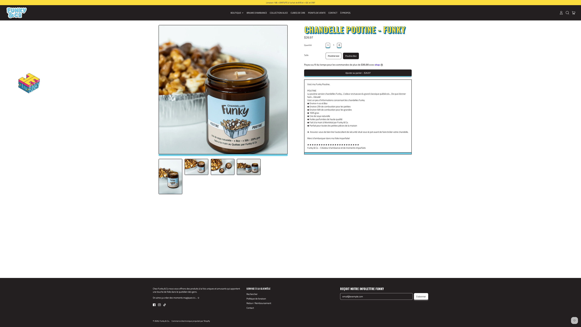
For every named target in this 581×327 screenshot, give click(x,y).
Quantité (308, 45)
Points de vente (317, 13)
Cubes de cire (298, 13)
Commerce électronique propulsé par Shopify (191, 320)
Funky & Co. (164, 320)
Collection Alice (279, 13)
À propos (345, 13)
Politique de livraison (256, 298)
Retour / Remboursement (258, 303)
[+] (339, 45)
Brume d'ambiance (257, 13)
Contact (332, 13)
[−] (328, 45)
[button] (567, 12)
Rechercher (252, 294)
